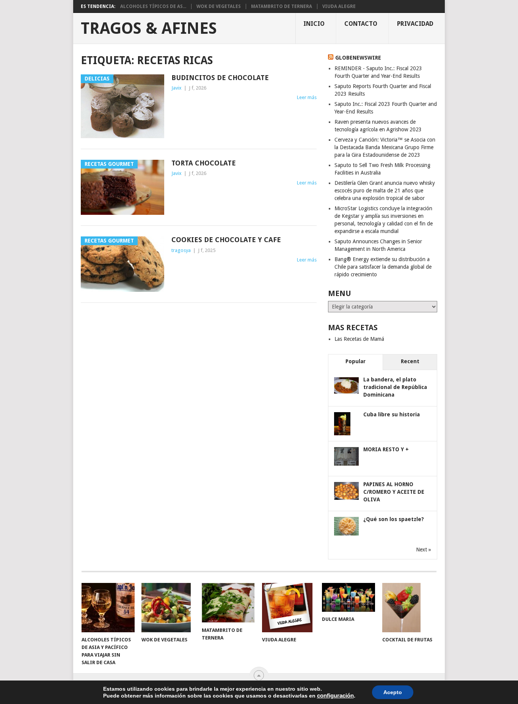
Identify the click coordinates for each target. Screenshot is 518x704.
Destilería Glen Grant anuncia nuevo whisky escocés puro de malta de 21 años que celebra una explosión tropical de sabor (384, 190)
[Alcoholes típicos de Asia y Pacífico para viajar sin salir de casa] (108, 607)
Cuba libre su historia (391, 414)
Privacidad (415, 23)
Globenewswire (358, 58)
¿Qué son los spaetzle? (393, 519)
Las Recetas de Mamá (359, 339)
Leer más (307, 97)
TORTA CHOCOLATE (203, 163)
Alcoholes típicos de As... (153, 6)
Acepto (392, 692)
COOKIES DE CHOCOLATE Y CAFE (226, 240)
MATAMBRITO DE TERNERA (281, 6)
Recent (410, 361)
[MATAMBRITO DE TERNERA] (228, 603)
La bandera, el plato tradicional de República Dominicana (395, 387)
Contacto (360, 23)
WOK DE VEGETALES (218, 6)
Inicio (314, 23)
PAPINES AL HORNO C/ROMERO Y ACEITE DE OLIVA (393, 491)
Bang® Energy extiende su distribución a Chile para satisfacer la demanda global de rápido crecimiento (383, 266)
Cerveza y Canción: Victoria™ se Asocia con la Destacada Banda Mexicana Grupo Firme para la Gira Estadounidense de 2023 (384, 147)
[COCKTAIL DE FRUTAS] (408, 607)
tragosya (181, 250)
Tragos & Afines (149, 28)
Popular (355, 361)
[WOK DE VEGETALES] (168, 607)
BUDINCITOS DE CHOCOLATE (220, 78)
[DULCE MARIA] (348, 597)
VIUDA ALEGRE (339, 6)
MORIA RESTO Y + (386, 449)
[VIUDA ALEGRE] (288, 607)
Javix (176, 88)
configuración (335, 696)
